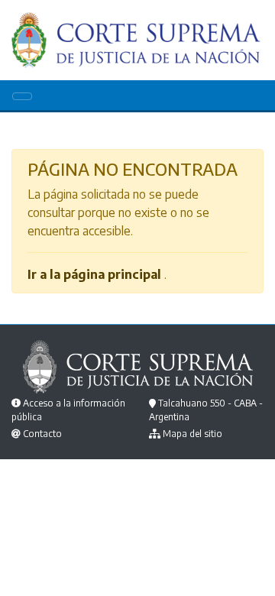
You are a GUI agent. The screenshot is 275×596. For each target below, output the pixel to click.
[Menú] (22, 96)
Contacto (42, 433)
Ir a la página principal (94, 274)
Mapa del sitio (192, 433)
